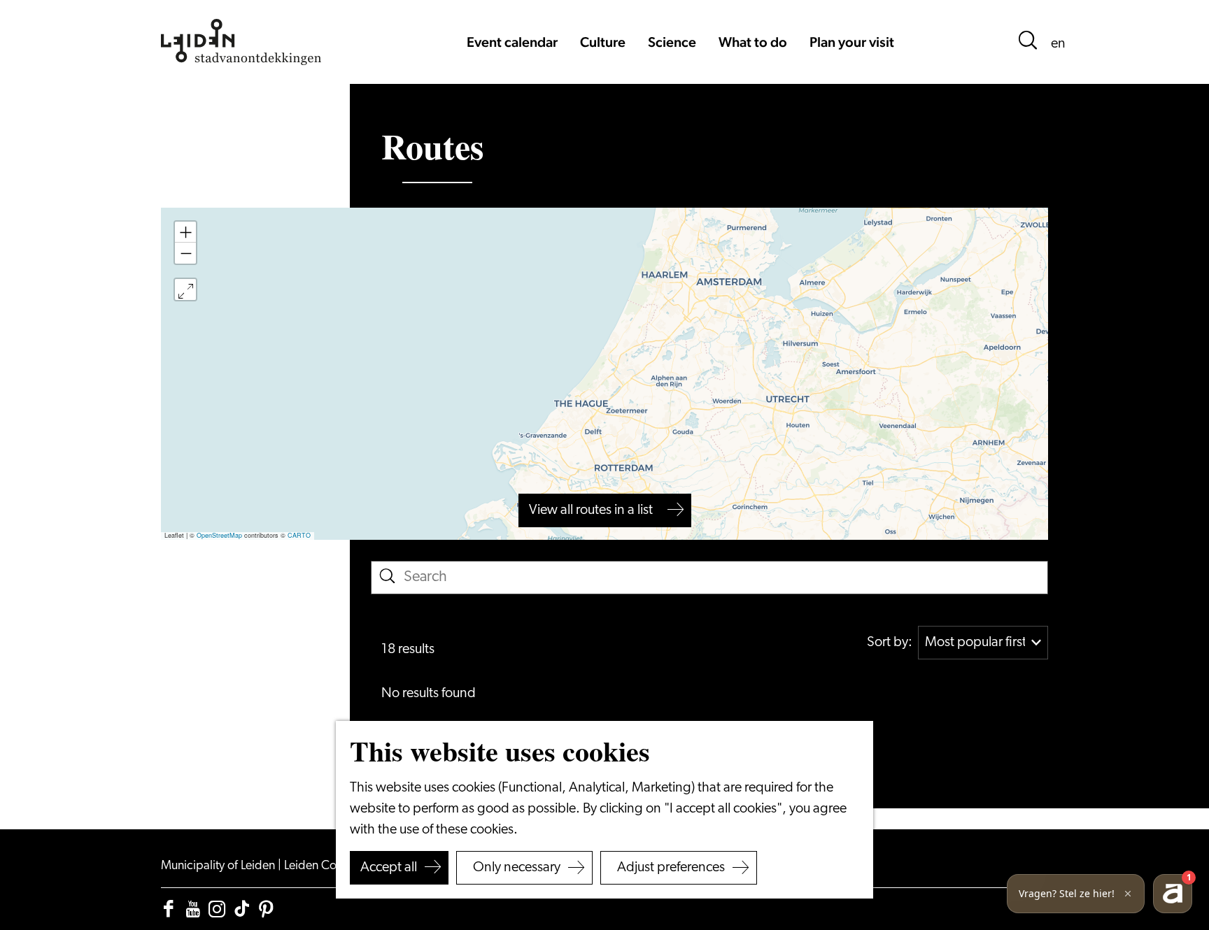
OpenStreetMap (219, 535)
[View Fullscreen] (185, 289)
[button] (185, 232)
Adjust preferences (671, 868)
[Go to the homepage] (241, 42)
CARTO (299, 535)
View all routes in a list (591, 510)
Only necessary (516, 868)
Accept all (388, 868)
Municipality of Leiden (219, 866)
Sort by (889, 643)
